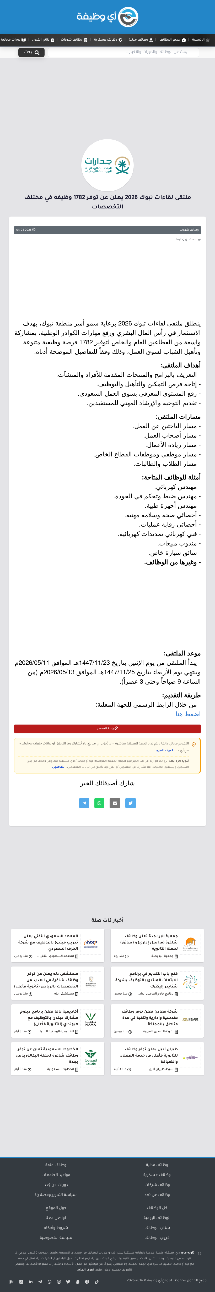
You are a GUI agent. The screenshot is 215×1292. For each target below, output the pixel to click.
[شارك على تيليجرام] (84, 803)
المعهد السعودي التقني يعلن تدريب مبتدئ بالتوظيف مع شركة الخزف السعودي (48, 943)
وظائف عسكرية (157, 1175)
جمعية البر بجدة (162, 956)
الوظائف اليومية (157, 1218)
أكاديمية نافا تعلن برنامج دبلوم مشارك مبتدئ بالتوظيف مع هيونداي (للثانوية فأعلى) (49, 1018)
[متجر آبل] (20, 1282)
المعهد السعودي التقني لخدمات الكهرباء (55, 956)
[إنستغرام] (58, 1282)
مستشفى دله (64, 994)
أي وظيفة (154, 1281)
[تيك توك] (96, 1282)
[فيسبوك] (86, 1282)
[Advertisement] (107, 100)
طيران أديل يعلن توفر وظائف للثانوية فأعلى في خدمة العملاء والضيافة (149, 1056)
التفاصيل (59, 767)
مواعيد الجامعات (55, 1175)
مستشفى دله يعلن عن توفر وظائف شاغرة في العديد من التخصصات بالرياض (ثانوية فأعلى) (46, 980)
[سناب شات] (77, 1282)
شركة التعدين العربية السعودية (155, 1032)
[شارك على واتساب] (99, 803)
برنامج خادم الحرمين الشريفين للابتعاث (155, 994)
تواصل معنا (56, 1218)
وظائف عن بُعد (157, 1195)
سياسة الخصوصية (56, 1238)
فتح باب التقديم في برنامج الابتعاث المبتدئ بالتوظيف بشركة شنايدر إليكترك (146, 980)
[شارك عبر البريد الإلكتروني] (115, 803)
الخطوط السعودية (60, 1069)
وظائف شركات (189, 230)
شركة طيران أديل (161, 1069)
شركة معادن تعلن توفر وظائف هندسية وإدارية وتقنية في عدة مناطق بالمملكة (150, 1018)
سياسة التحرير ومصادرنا (56, 1195)
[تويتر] (67, 1282)
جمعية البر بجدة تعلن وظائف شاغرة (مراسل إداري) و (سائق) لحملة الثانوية (149, 943)
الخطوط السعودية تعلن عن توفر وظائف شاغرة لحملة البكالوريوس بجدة (47, 1056)
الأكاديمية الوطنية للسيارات (55, 1032)
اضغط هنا (188, 713)
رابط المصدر (106, 728)
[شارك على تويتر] (130, 803)
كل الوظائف (157, 1208)
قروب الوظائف (157, 1238)
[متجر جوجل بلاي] (11, 1282)
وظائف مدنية (157, 1165)
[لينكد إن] (30, 1282)
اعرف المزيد (164, 751)
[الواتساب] (48, 1282)
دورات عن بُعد (56, 1185)
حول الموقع (56, 1208)
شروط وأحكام (56, 1228)
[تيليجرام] (39, 1282)
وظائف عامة (55, 1165)
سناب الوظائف (157, 1228)
